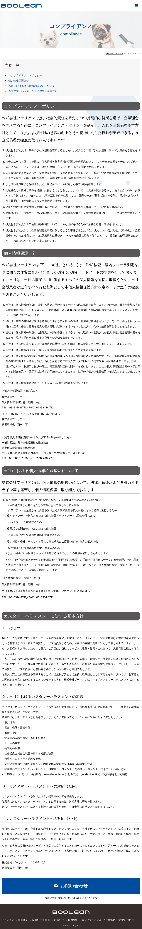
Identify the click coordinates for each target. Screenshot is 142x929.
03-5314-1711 (84, 897)
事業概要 (23, 919)
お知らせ (59, 919)
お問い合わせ (74, 885)
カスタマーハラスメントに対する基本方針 (33, 90)
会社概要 (110, 919)
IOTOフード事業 (41, 919)
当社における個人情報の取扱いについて (31, 85)
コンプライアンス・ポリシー (25, 75)
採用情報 (73, 919)
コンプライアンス (91, 919)
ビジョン (9, 919)
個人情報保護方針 (18, 80)
